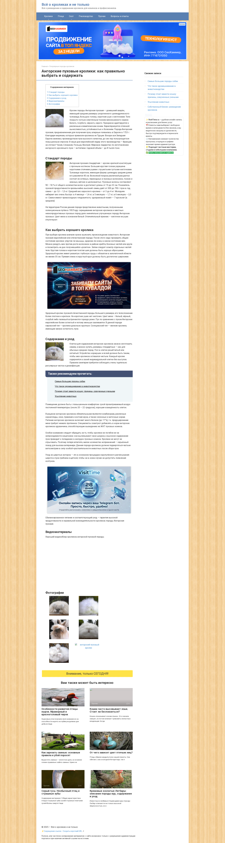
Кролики (48, 16)
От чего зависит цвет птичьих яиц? (111, 752)
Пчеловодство (86, 16)
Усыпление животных (65, 396)
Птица (61, 16)
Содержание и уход (56, 98)
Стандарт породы (56, 92)
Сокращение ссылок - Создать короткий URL (63, 831)
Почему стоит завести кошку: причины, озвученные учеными (85, 391)
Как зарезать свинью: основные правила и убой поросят (61, 754)
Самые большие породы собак (70, 381)
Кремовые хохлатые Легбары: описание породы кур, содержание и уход (111, 793)
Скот (71, 16)
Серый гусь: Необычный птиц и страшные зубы (61, 792)
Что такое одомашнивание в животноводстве (77, 386)
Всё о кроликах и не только (65, 4)
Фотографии (53, 104)
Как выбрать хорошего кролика (62, 95)
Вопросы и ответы (120, 16)
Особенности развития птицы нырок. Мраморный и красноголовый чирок (60, 711)
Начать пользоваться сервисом (161, 153)
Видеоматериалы (55, 101)
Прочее (101, 16)
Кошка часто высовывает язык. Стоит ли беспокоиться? (109, 710)
